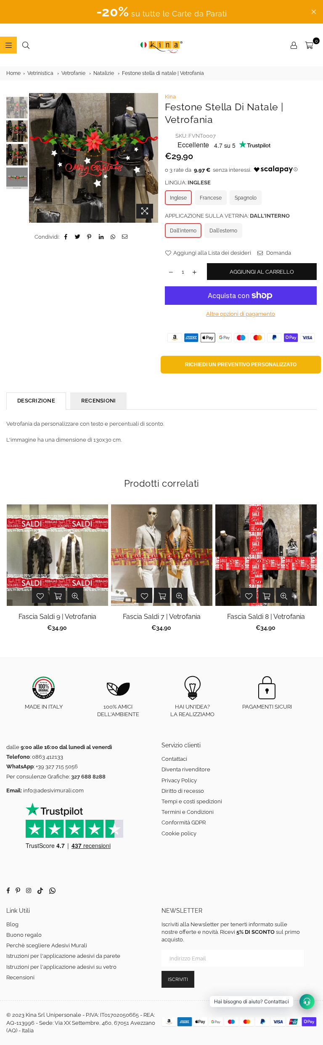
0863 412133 (47, 757)
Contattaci (174, 759)
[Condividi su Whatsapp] (113, 237)
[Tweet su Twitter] (77, 237)
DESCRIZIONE (36, 400)
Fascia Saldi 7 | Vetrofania (162, 617)
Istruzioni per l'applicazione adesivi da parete (63, 956)
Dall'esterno (223, 231)
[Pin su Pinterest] (89, 237)
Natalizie (103, 73)
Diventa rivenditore (186, 769)
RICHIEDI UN (241, 365)
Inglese (178, 198)
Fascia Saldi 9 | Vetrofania (57, 617)
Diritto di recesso (183, 791)
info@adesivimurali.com (53, 790)
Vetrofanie (73, 73)
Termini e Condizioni (188, 812)
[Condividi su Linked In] (101, 237)
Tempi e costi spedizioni (192, 801)
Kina (170, 96)
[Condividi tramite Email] (125, 237)
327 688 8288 (88, 776)
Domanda (278, 253)
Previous (36, 158)
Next (151, 158)
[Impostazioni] (293, 45)
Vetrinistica (40, 73)
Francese (211, 198)
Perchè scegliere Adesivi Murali (46, 945)
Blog (12, 924)
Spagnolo (246, 198)
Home (13, 73)
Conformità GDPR (184, 822)
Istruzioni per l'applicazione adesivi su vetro (61, 967)
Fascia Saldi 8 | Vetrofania (266, 617)
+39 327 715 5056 (57, 766)
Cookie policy (179, 833)
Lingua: (188, 182)
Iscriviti (178, 979)
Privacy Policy (179, 780)
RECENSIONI (98, 400)
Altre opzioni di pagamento (240, 314)
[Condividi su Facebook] (66, 237)
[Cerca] (25, 45)
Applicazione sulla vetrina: (227, 216)
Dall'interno (183, 231)
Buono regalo (24, 935)
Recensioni (20, 977)
